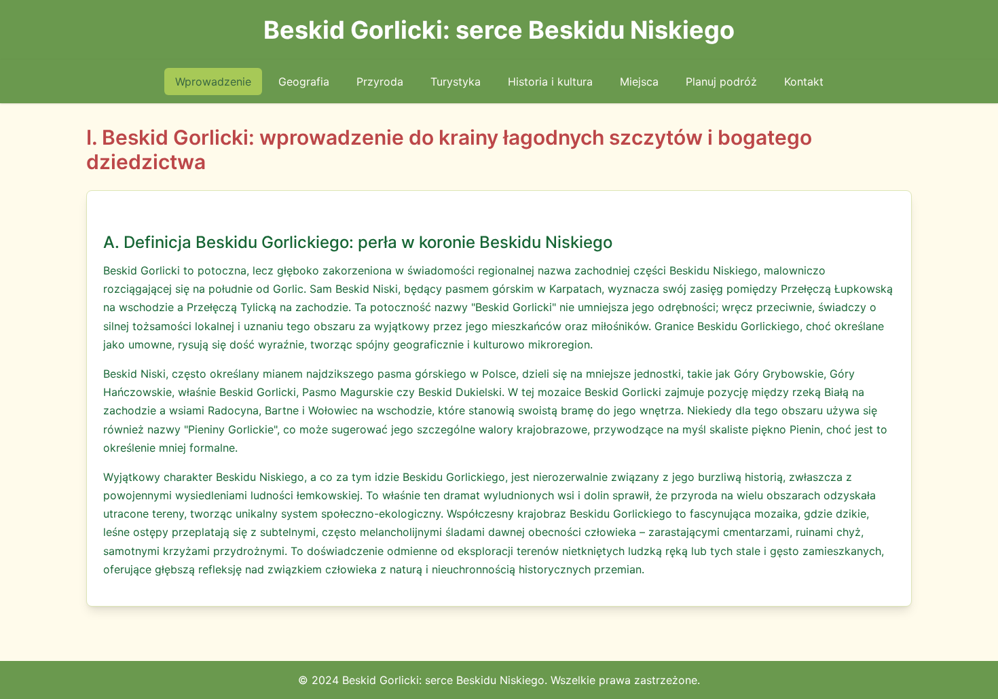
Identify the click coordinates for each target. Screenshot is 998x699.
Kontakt (804, 81)
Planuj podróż (721, 81)
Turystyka (455, 81)
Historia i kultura (550, 81)
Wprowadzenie (213, 81)
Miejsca (639, 81)
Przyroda (379, 81)
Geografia (303, 81)
